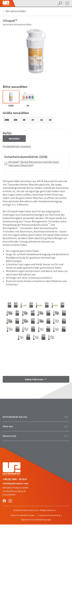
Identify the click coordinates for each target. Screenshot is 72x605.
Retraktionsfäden (16, 11)
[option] (11, 99)
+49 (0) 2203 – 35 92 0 (15, 479)
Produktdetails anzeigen (17, 146)
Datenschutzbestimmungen (22, 515)
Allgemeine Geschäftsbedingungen (36, 519)
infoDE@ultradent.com (15, 483)
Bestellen (14, 138)
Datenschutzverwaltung (49, 515)
